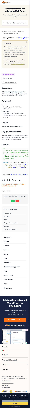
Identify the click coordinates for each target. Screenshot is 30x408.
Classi (6, 284)
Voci (5, 258)
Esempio (6, 226)
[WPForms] (6, 2)
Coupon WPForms (6, 387)
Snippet (6, 250)
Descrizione (7, 213)
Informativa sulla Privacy (8, 383)
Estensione (8, 288)
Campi (6, 254)
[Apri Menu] (26, 2)
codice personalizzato (18, 64)
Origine (6, 219)
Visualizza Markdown (10, 82)
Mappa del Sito (5, 385)
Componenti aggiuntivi (12, 267)
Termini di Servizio (6, 380)
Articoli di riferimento (10, 229)
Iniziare (6, 241)
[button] (13, 201)
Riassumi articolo (9, 74)
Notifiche (7, 263)
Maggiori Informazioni (10, 223)
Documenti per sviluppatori (9, 31)
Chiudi (26, 42)
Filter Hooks (21, 31)
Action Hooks (9, 275)
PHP (9, 191)
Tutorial (6, 246)
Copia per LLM (8, 78)
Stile (5, 271)
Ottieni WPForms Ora (13, 320)
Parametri (7, 216)
